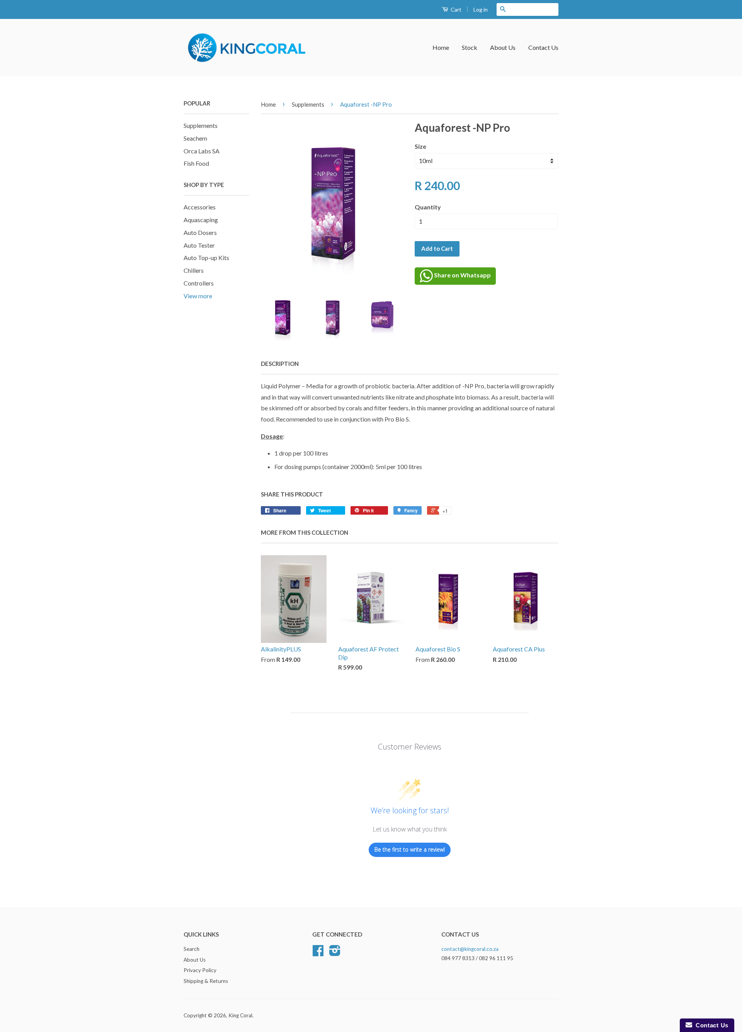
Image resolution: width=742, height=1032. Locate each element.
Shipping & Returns (206, 981)
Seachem (195, 138)
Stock (469, 47)
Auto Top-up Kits (206, 257)
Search (191, 949)
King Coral (240, 1015)
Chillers (194, 270)
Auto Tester (199, 245)
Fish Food (196, 163)
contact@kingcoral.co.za (470, 949)
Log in (480, 9)
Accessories (200, 207)
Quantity (428, 207)
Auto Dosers (200, 232)
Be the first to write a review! (409, 849)
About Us (503, 47)
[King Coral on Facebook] (318, 953)
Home (440, 47)
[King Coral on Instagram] (335, 953)
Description (280, 363)
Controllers (199, 283)
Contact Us (543, 47)
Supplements (201, 125)
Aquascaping (201, 219)
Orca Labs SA (202, 151)
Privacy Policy (200, 970)
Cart (455, 9)
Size (420, 146)
